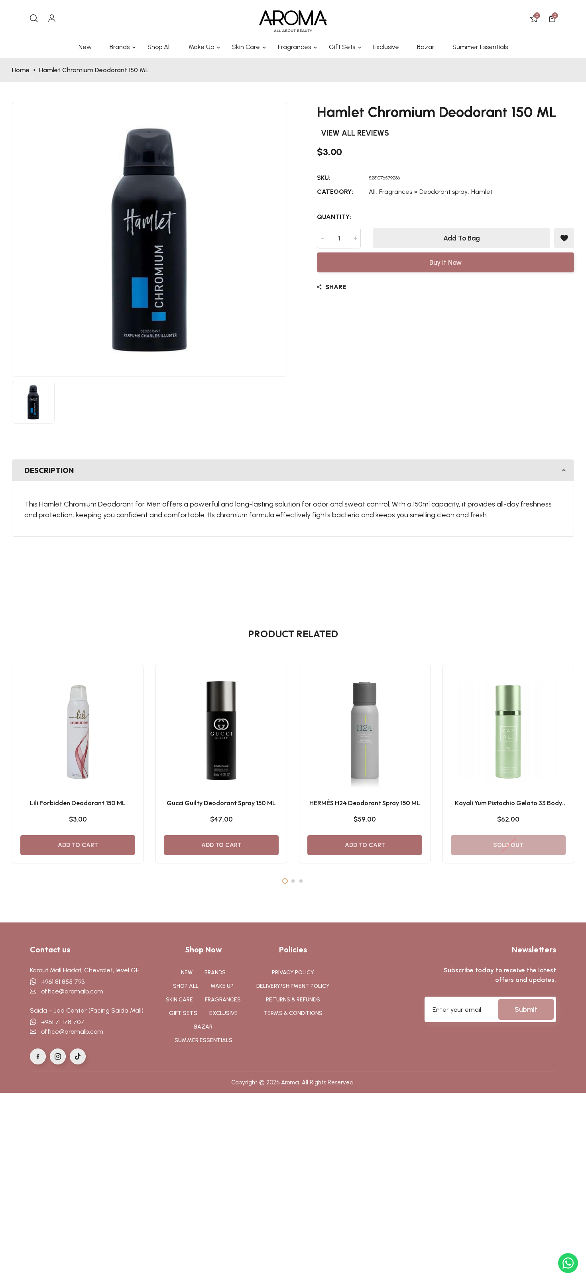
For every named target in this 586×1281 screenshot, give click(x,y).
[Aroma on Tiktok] (78, 1056)
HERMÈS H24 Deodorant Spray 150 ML (364, 803)
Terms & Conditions (293, 1013)
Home (20, 70)
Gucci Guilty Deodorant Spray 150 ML (221, 803)
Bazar (203, 1026)
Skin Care (179, 999)
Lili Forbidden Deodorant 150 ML (78, 803)
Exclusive (223, 1013)
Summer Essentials (203, 1040)
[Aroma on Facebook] (38, 1056)
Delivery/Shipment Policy (293, 986)
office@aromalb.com (69, 991)
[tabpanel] (77, 764)
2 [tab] (293, 881)
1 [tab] (285, 881)
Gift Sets (183, 1013)
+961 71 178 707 (60, 1022)
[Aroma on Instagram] (58, 1056)
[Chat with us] (568, 1263)
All (372, 191)
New (187, 972)
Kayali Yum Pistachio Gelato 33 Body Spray (508, 803)
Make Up (222, 986)
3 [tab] (301, 881)
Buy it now (445, 262)
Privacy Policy (293, 972)
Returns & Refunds (293, 999)
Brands (215, 972)
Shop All (186, 986)
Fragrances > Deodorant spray (423, 191)
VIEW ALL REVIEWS (355, 133)
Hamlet (482, 191)
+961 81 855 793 (60, 981)
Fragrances (223, 999)
